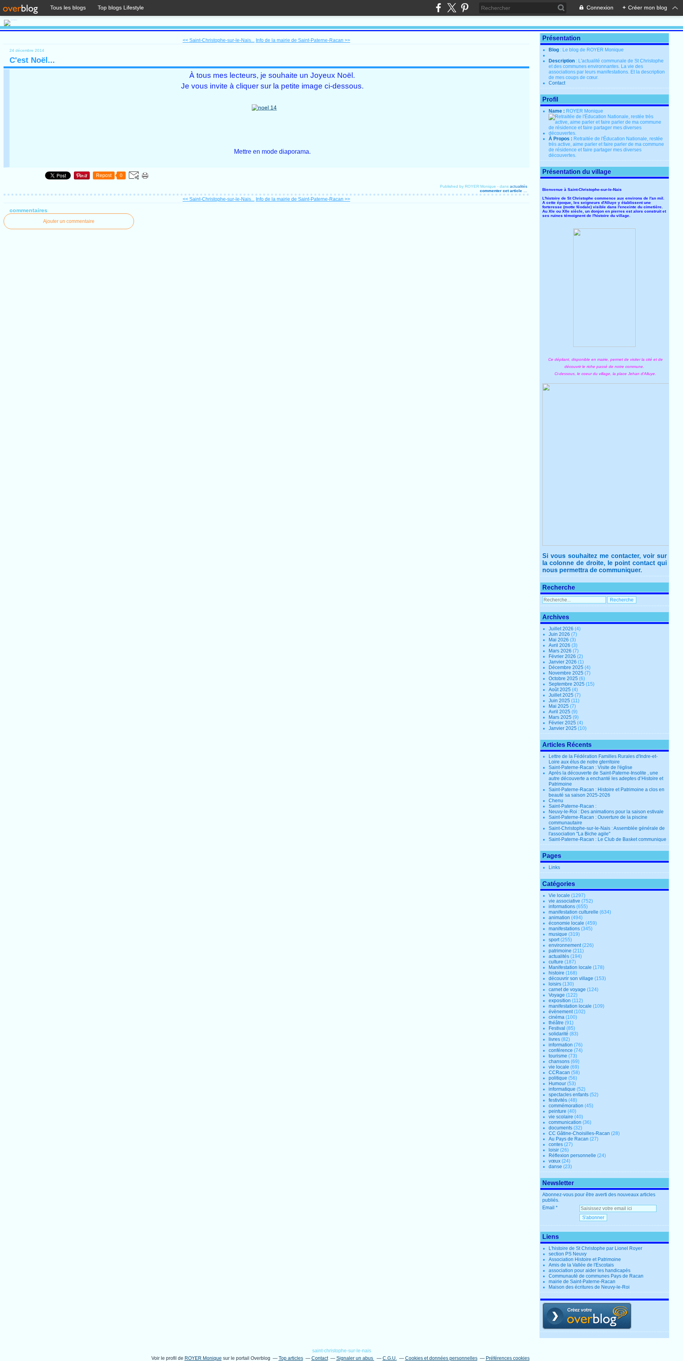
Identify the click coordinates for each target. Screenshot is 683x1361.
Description (562, 61)
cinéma (556, 1017)
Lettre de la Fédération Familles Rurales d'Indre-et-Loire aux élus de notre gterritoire (603, 759)
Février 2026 (563, 656)
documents (560, 1128)
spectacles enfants (569, 1094)
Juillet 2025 (562, 695)
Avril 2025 (560, 711)
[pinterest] (465, 7)
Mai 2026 (559, 640)
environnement (565, 945)
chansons (559, 1061)
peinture (557, 1111)
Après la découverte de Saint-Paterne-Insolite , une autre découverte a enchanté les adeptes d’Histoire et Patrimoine (606, 778)
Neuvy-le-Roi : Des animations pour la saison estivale (606, 811)
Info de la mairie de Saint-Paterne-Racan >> (303, 40)
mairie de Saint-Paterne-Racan (582, 1281)
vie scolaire (561, 1117)
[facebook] (438, 7)
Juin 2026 (560, 634)
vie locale (559, 1067)
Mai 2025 (559, 706)
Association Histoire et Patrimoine (585, 1259)
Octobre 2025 (564, 678)
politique (558, 1078)
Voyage (557, 995)
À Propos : (561, 138)
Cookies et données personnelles (441, 1358)
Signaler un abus (355, 1358)
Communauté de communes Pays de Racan (596, 1276)
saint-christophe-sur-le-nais (341, 1350)
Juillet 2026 (562, 628)
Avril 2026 (560, 645)
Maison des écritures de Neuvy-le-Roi (589, 1287)
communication (565, 1122)
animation (559, 917)
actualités (518, 186)
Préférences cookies (508, 1358)
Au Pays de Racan (569, 1139)
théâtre (556, 1022)
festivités (558, 1100)
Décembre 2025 (567, 667)
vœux (554, 1161)
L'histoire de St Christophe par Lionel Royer (595, 1248)
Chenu (556, 800)
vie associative (564, 901)
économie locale (566, 923)
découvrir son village (571, 978)
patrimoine (560, 951)
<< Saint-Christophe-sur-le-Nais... (219, 40)
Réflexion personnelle (572, 1155)
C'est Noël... (32, 60)
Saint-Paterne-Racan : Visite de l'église (590, 767)
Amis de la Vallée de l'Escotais (581, 1265)
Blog (554, 50)
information (561, 1045)
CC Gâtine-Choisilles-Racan (579, 1133)
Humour (557, 1083)
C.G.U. (390, 1358)
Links (554, 867)
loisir (554, 1150)
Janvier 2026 (563, 662)
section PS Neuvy (568, 1254)
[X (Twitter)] (452, 7)
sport (554, 940)
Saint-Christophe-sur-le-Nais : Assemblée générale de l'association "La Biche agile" (607, 831)
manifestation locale (570, 1006)
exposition (560, 1000)
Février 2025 (563, 723)
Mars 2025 (561, 717)
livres (554, 1039)
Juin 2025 (560, 700)
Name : (557, 111)
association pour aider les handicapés (589, 1270)
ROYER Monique (203, 1358)
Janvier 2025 (563, 728)
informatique (562, 1089)
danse (555, 1166)
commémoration (566, 1105)
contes (556, 1144)
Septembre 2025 (567, 684)
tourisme (558, 1056)
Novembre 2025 (567, 673)
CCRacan (559, 1072)
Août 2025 (560, 689)
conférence (561, 1050)
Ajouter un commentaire (68, 221)
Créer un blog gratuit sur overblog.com (587, 1316)
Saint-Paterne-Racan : (572, 806)
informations (562, 906)
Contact (557, 83)
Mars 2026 (561, 651)
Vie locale (559, 895)
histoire (556, 973)
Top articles (291, 1358)
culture (556, 962)
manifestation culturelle (573, 912)
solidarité (558, 1034)
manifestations (564, 928)
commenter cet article (501, 191)
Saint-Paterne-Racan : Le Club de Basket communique (607, 839)
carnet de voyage (567, 989)
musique (558, 934)
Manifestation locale (570, 967)
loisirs (555, 984)
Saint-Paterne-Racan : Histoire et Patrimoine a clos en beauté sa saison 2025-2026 (606, 792)
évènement (561, 1011)
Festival (557, 1028)
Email (548, 1207)
